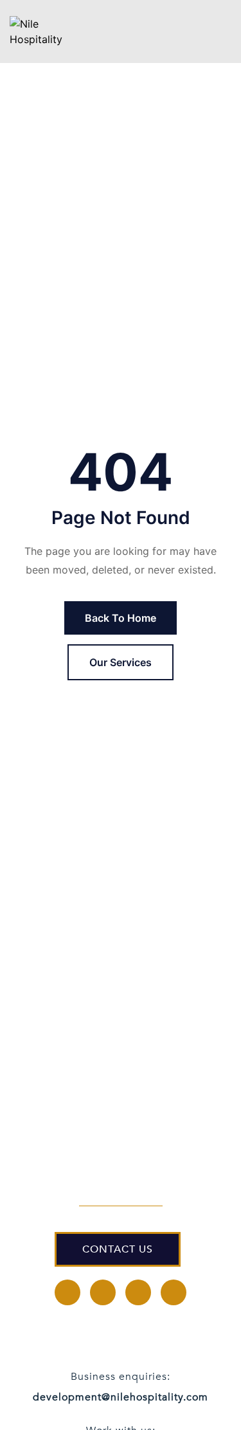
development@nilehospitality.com (120, 1397)
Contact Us (117, 1249)
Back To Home (120, 617)
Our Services (120, 662)
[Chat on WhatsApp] (193, 1391)
